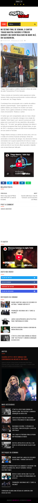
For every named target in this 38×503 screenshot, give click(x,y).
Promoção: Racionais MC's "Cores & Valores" (23, 312)
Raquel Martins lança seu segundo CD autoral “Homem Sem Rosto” (24, 303)
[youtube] (24, 4)
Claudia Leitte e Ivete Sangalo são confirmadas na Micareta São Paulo (15, 358)
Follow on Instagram (7, 291)
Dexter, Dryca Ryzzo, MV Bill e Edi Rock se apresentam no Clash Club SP (23, 445)
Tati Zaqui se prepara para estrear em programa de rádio (24, 435)
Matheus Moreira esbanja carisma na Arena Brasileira (23, 328)
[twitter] (20, 4)
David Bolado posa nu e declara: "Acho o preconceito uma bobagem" (24, 419)
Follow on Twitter (7, 277)
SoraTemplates (15, 500)
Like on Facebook (6, 282)
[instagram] (15, 4)
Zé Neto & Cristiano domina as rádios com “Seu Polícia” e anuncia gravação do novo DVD (23, 338)
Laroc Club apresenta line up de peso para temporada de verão (23, 320)
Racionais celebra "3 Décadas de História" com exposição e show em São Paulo (24, 428)
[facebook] (18, 4)
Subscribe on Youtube (8, 286)
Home (4, 24)
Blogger (29, 500)
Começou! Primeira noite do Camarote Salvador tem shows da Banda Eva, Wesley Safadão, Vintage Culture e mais (19, 468)
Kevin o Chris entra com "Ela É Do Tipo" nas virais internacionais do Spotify (24, 476)
